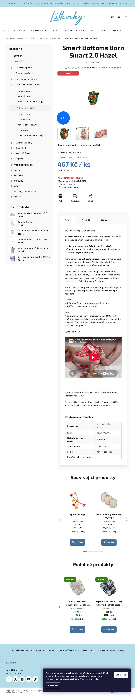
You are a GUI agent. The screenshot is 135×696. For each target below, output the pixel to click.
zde (96, 678)
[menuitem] (5, 30)
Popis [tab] (68, 219)
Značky (17, 196)
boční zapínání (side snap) (30, 135)
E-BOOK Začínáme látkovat (111, 650)
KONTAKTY (88, 650)
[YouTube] (29, 679)
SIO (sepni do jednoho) (28, 79)
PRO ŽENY (18, 175)
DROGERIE (18, 180)
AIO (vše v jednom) (26, 107)
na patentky (24, 119)
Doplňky (19, 158)
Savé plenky (21, 148)
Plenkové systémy (24, 73)
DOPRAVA (40, 650)
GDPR (51, 650)
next (127, 520)
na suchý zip (24, 114)
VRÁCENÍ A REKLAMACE (21, 650)
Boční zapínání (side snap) (30, 101)
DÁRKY (17, 186)
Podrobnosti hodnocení (109, 67)
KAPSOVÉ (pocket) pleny (28, 84)
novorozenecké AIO (27, 124)
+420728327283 (13, 673)
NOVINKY (18, 56)
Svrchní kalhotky (24, 142)
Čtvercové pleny (24, 67)
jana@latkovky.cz (14, 670)
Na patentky (24, 91)
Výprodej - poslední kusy (25, 191)
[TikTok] (35, 679)
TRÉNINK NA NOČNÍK (23, 165)
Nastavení (53, 685)
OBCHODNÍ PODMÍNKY (69, 650)
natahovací (23, 130)
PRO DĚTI (18, 170)
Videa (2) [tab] (86, 219)
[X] (16, 679)
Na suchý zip (24, 96)
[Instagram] (22, 679)
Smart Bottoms (93, 63)
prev (59, 520)
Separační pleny (24, 153)
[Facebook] (9, 679)
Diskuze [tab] (105, 219)
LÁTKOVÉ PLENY (21, 61)
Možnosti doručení (66, 184)
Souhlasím (121, 674)
